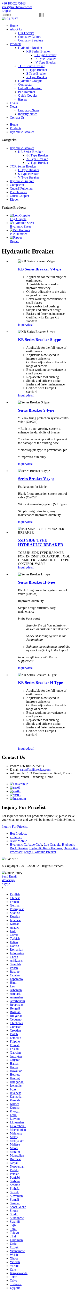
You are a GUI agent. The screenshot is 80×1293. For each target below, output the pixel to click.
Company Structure (30, 40)
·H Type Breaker (45, 55)
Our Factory (26, 33)
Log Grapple (18, 219)
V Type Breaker (36, 77)
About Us (16, 29)
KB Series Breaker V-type (39, 269)
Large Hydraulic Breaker (40, 852)
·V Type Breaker (45, 62)
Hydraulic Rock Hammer (45, 848)
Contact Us (17, 117)
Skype (6, 883)
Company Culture (29, 36)
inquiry (22, 324)
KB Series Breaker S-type (39, 339)
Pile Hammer (26, 92)
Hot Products (18, 833)
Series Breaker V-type (36, 479)
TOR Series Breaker (31, 66)
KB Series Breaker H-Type (40, 682)
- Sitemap (16, 837)
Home (14, 25)
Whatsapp (8, 880)
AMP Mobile (18, 841)
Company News (28, 110)
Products (15, 44)
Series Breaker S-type (36, 410)
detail (30, 324)
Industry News (27, 114)
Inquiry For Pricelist (14, 826)
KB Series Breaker (38, 51)
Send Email (9, 876)
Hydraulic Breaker (30, 47)
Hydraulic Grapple (30, 81)
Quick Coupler (27, 95)
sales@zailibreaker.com (35, 769)
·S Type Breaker (45, 58)
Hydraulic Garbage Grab (26, 844)
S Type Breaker (36, 73)
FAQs (14, 103)
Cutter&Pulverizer (30, 88)
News (13, 106)
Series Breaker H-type (36, 582)
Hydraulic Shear (20, 226)
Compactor (25, 84)
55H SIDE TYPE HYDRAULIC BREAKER (40, 542)
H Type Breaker (36, 69)
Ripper (22, 99)
